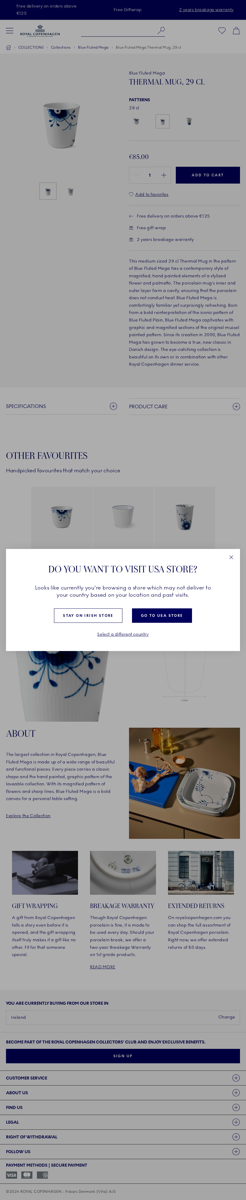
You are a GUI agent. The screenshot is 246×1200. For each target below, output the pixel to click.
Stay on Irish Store (88, 616)
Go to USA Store (162, 616)
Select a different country (122, 634)
